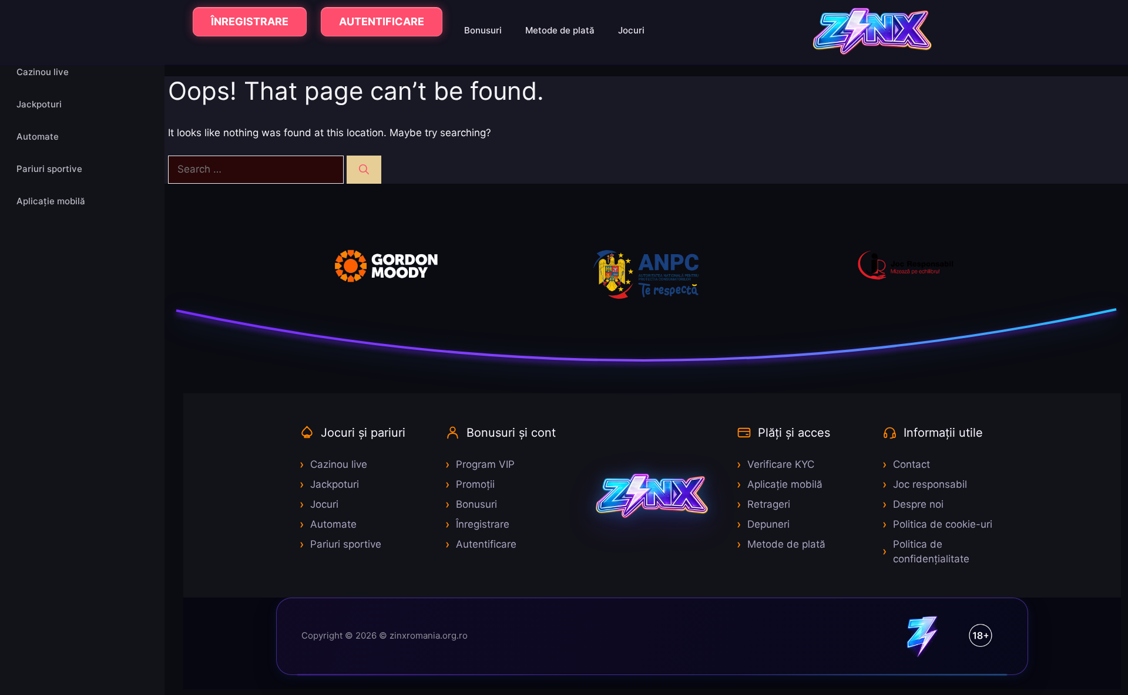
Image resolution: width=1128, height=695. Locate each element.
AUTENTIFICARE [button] (381, 21)
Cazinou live (42, 71)
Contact (911, 464)
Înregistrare (482, 524)
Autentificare (486, 544)
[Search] (364, 170)
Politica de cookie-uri (942, 524)
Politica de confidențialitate (931, 551)
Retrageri (768, 504)
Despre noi (918, 504)
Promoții (475, 484)
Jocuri (631, 30)
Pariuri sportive (49, 168)
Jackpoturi (39, 104)
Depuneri (768, 524)
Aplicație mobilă (50, 201)
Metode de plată (560, 30)
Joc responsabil (930, 484)
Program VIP (485, 464)
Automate (37, 136)
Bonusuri (483, 30)
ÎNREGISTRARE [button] (249, 21)
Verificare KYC (780, 464)
